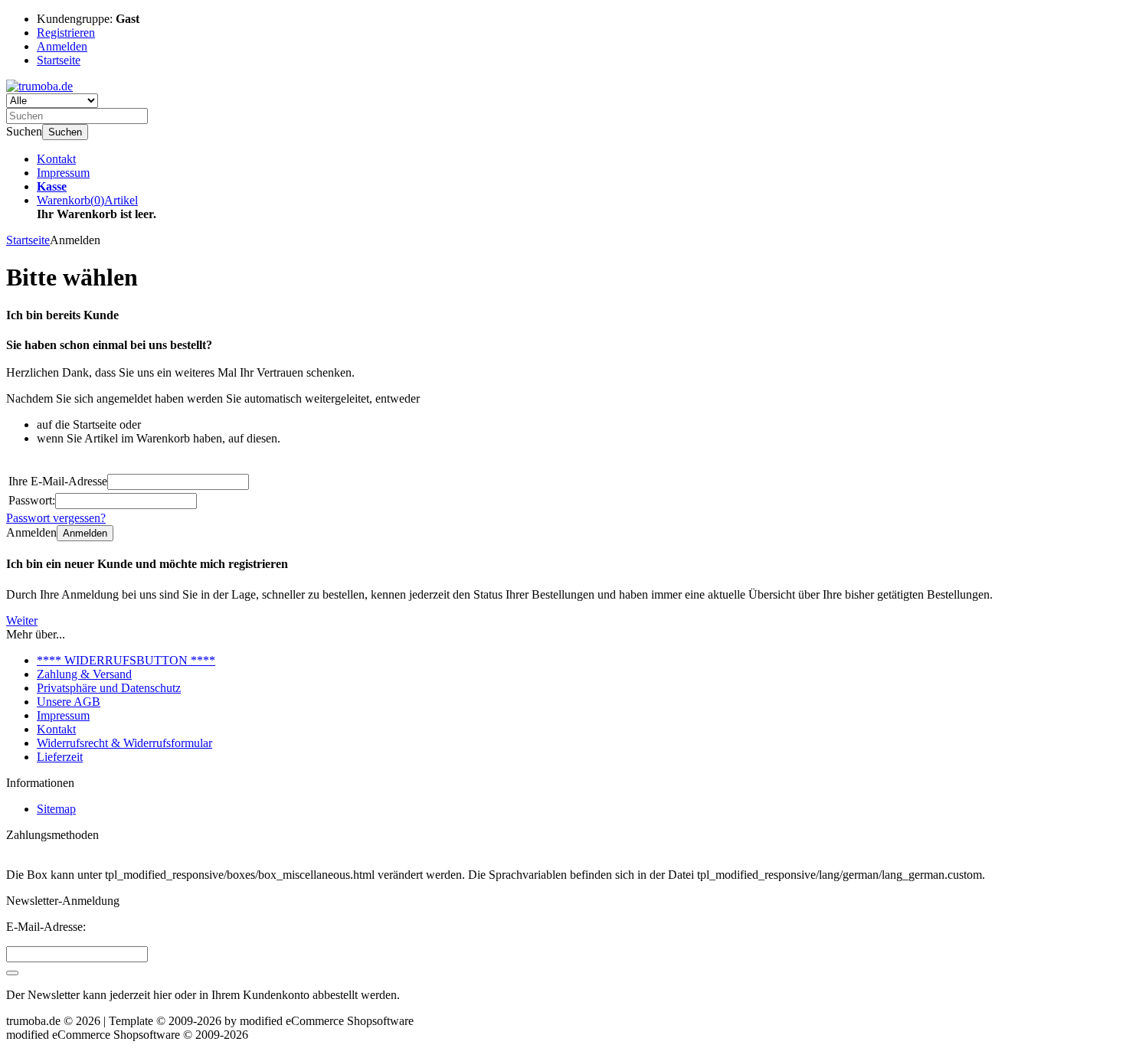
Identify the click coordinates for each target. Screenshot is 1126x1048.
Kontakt (56, 158)
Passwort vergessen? (56, 517)
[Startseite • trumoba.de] (39, 86)
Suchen (65, 132)
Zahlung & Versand (84, 674)
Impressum (63, 172)
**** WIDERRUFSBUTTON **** (126, 660)
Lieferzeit (60, 756)
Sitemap (56, 808)
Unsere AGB (68, 701)
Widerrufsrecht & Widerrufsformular (124, 742)
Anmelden (85, 533)
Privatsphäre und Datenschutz (109, 687)
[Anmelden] (12, 973)
